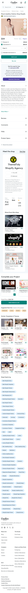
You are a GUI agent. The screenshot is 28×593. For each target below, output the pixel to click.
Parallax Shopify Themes (8, 461)
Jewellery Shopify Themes (8, 435)
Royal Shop (21, 472)
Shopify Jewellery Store (17, 490)
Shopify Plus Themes (16, 497)
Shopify (22, 11)
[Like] (25, 23)
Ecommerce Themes (7, 428)
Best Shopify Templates (8, 384)
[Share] (25, 20)
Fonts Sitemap (18, 566)
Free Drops (17, 534)
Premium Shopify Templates (9, 465)
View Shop (22, 151)
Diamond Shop (20, 413)
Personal (5, 42)
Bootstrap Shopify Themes (9, 399)
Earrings (13, 417)
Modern (4, 450)
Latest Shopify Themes (8, 439)
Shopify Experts (18, 486)
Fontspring (17, 550)
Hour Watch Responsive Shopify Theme (11, 229)
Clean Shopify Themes (8, 406)
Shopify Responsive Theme (9, 505)
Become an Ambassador (7, 571)
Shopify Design (20, 483)
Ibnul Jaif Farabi (6, 292)
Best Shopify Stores (7, 380)
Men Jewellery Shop (7, 446)
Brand (2, 552)
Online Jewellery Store (8, 454)
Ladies (19, 435)
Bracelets (20, 399)
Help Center (4, 540)
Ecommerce (21, 417)
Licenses (3, 543)
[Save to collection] (25, 27)
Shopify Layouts (6, 494)
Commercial (6, 44)
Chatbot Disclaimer (6, 581)
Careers (3, 555)
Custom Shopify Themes (8, 413)
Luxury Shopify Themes (8, 443)
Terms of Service (5, 578)
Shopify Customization (8, 483)
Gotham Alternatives (20, 552)
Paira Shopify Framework (8, 457)
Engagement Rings (19, 428)
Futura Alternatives (19, 555)
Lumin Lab (18, 329)
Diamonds (5, 417)
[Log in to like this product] (21, 217)
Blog (2, 534)
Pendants (20, 461)
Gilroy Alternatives (19, 564)
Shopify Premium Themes (8, 501)
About (2, 550)
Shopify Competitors (7, 479)
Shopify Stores (20, 512)
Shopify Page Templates (19, 494)
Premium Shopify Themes (8, 468)
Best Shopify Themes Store (9, 391)
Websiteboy (19, 344)
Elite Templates (19, 373)
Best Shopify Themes (7, 388)
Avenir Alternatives (19, 558)
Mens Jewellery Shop (20, 446)
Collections (4, 537)
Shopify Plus (5, 497)
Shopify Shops (17, 508)
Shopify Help (6, 490)
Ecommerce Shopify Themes (9, 421)
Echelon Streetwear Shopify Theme (10, 290)
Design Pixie (23, 292)
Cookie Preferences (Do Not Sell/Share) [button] (10, 585)
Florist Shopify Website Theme (9, 342)
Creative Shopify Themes (8, 410)
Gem (4, 432)
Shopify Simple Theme (8, 512)
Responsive (20, 468)
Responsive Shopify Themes (9, 472)
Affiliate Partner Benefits (7, 565)
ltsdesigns (18, 358)
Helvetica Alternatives (20, 561)
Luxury (18, 439)
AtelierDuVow (6, 329)
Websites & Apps (15, 11)
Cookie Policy (4, 583)
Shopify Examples (7, 486)
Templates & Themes (5, 11)
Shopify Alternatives (14, 475)
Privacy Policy (4, 576)
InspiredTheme (6, 358)
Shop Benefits (4, 568)
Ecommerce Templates (8, 424)
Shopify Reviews (6, 508)
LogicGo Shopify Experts (8, 373)
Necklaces (12, 450)
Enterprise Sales (19, 537)
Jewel (9, 432)
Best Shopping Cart (7, 395)
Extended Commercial (8, 52)
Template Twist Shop (7, 344)
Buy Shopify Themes (7, 402)
